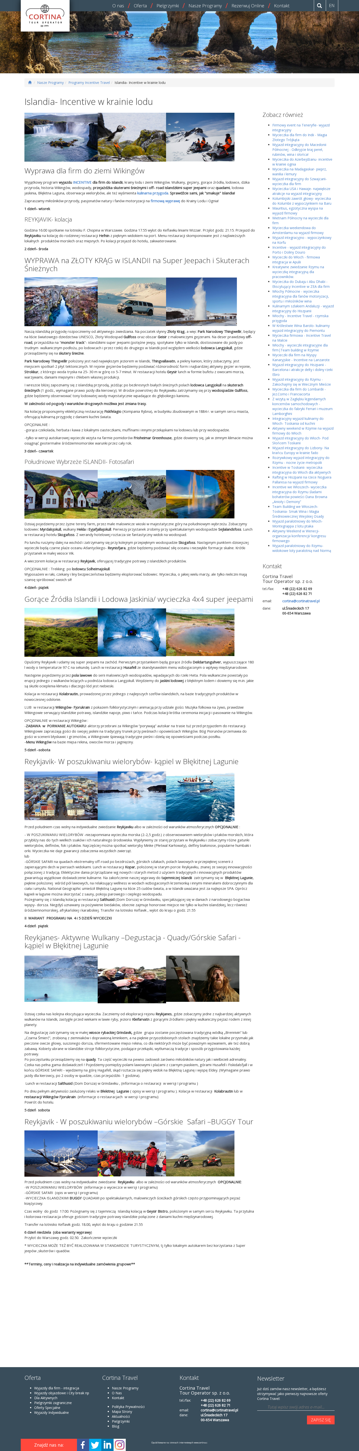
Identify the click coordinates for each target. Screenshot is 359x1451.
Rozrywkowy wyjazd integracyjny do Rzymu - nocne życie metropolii (300, 460)
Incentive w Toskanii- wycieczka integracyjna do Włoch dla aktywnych (301, 470)
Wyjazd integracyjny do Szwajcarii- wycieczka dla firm (299, 181)
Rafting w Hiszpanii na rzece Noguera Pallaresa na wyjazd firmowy (301, 479)
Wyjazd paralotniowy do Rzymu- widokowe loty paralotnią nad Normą (301, 548)
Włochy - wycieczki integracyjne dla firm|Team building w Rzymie (300, 347)
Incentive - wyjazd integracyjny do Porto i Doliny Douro (299, 250)
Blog (115, 1426)
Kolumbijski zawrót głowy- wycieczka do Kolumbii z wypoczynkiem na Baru (301, 201)
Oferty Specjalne (47, 1407)
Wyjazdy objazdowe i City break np (61, 1393)
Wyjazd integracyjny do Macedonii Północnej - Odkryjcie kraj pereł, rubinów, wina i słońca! (299, 149)
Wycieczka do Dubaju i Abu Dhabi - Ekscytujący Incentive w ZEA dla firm (301, 284)
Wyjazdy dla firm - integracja (56, 1388)
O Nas (117, 1393)
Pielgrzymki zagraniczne (53, 1402)
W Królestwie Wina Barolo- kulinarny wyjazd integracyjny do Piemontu (301, 328)
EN (332, 5)
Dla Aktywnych (45, 1397)
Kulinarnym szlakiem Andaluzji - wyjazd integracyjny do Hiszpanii (303, 308)
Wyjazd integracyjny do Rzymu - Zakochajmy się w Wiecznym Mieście (301, 382)
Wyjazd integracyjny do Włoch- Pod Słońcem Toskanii (300, 440)
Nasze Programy (205, 6)
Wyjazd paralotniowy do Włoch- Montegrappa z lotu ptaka (297, 523)
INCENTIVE (82, 182)
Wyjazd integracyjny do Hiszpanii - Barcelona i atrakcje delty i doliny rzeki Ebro (302, 369)
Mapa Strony (122, 1411)
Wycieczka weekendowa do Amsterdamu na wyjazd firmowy (298, 230)
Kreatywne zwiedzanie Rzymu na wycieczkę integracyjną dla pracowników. (298, 272)
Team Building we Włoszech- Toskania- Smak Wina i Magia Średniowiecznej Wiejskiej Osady (298, 511)
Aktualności (121, 1416)
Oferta (140, 6)
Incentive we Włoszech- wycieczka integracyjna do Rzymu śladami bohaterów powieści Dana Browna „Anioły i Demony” (299, 494)
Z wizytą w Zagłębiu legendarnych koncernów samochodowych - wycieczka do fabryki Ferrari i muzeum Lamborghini (302, 406)
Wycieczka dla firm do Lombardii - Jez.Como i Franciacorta (299, 391)
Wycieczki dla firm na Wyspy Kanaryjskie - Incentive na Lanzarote (301, 357)
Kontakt (281, 6)
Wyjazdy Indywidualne (51, 1412)
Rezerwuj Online (248, 6)
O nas (118, 6)
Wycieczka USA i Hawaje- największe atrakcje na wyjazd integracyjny (301, 191)
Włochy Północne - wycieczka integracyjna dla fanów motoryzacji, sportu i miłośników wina (300, 296)
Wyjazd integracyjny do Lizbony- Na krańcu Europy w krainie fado (300, 450)
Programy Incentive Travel (89, 82)
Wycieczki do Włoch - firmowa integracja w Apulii (296, 259)
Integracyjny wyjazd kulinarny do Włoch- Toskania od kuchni (298, 421)
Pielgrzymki (168, 6)
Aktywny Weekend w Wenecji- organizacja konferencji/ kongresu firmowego (299, 536)
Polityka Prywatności (128, 1406)
